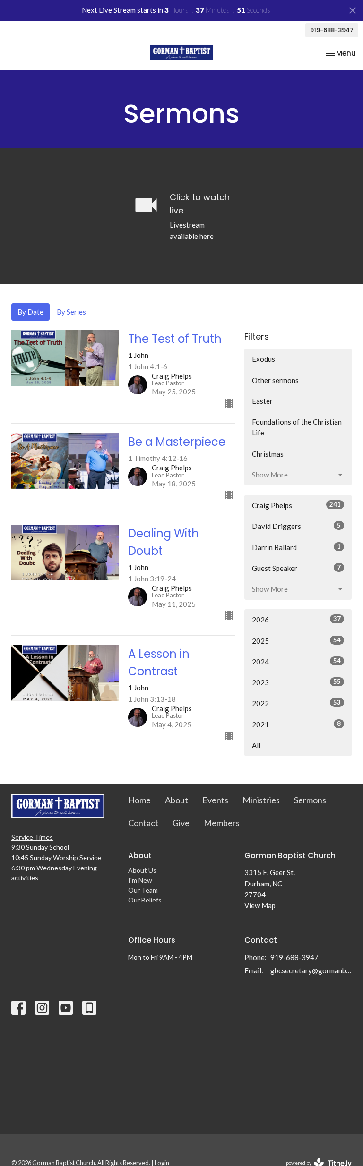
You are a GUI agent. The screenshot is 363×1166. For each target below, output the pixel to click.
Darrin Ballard (296, 547)
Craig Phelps (296, 505)
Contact (143, 822)
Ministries (261, 800)
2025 (296, 640)
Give (181, 822)
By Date (30, 311)
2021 (296, 724)
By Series (71, 311)
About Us (142, 870)
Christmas (268, 454)
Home (139, 800)
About (176, 800)
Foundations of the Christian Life (297, 427)
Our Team (143, 890)
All (256, 745)
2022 (296, 702)
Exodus (263, 359)
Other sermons (275, 380)
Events (215, 800)
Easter (262, 401)
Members (222, 822)
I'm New (140, 880)
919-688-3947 (332, 30)
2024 (296, 661)
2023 (296, 682)
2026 (296, 619)
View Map (260, 905)
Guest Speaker (296, 567)
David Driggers (296, 525)
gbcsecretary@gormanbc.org (311, 970)
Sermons (310, 800)
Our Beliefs (145, 900)
